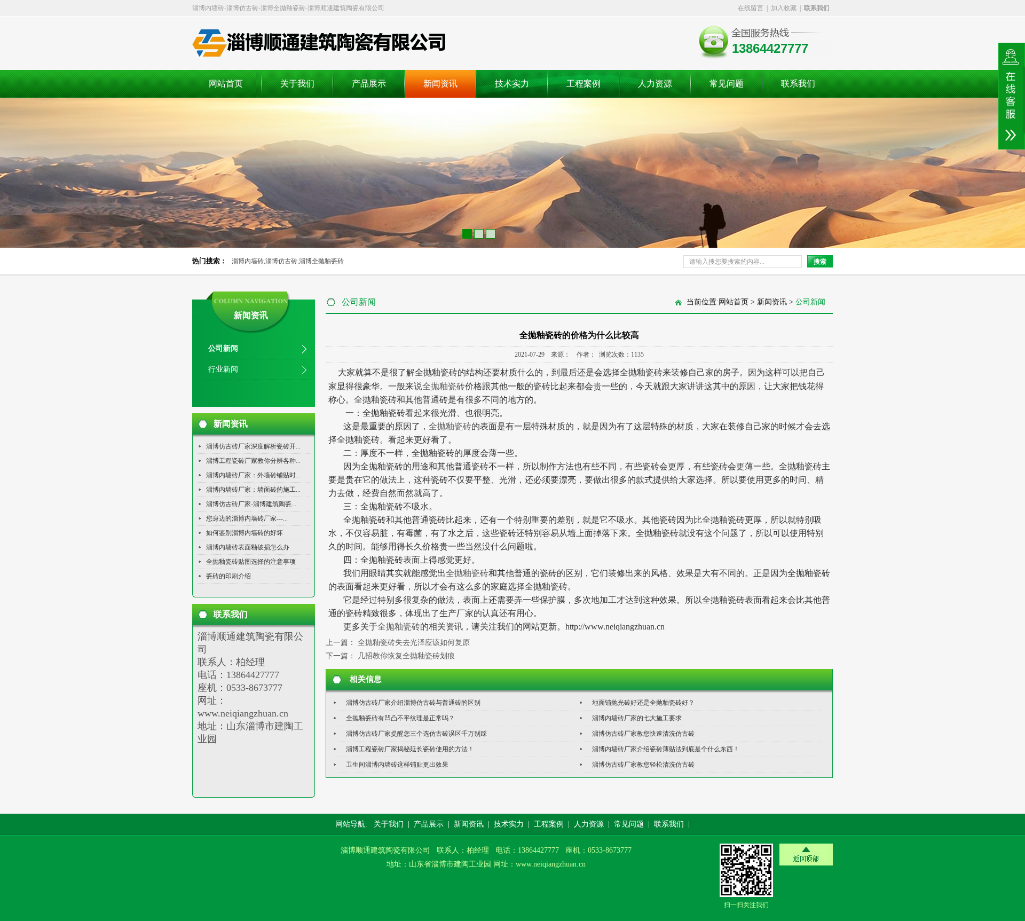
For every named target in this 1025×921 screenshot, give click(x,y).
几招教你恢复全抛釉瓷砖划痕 (406, 656)
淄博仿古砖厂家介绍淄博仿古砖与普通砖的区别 (413, 702)
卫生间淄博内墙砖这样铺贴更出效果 (397, 764)
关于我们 (297, 83)
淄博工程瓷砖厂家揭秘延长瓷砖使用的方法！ (410, 749)
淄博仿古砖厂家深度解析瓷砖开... (253, 446)
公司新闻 (223, 348)
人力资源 (655, 83)
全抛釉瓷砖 (443, 386)
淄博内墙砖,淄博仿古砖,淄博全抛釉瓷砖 (288, 261)
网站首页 (226, 83)
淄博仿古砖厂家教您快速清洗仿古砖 (643, 733)
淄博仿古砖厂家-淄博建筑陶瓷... (251, 504)
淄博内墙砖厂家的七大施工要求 (637, 718)
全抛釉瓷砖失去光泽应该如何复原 (414, 643)
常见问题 (726, 83)
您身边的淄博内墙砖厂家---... (247, 518)
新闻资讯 (440, 83)
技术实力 (512, 83)
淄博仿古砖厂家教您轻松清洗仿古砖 (643, 764)
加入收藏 (784, 8)
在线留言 (750, 8)
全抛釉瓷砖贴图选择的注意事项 (251, 561)
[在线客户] (1011, 96)
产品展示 (369, 83)
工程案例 (583, 83)
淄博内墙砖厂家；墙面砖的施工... (253, 489)
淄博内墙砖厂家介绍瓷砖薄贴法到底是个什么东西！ (665, 749)
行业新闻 (223, 369)
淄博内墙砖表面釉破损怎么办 (247, 547)
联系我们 (798, 83)
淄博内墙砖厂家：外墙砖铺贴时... (253, 475)
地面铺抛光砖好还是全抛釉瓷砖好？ (643, 702)
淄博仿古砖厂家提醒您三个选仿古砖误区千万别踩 (416, 733)
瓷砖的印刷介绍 (228, 576)
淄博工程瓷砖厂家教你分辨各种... (253, 461)
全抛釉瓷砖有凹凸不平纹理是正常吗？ (400, 718)
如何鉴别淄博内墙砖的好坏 (244, 533)
